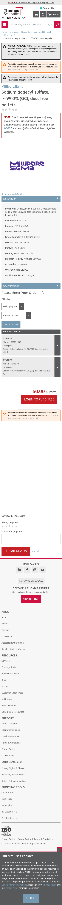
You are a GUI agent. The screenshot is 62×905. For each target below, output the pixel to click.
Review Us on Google (31, 580)
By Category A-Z (9, 811)
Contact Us (48, 8)
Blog (4, 680)
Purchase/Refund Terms (13, 774)
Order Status (8, 792)
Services (6, 660)
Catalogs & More (10, 667)
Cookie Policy (8, 755)
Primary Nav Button (5, 24)
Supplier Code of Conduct (14, 649)
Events (5, 623)
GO (57, 24)
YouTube (42, 570)
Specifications (11, 286)
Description (9, 199)
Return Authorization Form (14, 781)
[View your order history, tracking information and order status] (36, 14)
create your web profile (30, 69)
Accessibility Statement (13, 642)
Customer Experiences (12, 692)
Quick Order (7, 798)
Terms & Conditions (11, 742)
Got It (31, 898)
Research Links (9, 705)
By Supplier (7, 805)
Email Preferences (10, 736)
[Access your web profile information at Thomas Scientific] (43, 14)
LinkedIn (19, 570)
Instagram (35, 570)
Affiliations (7, 699)
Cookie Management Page (14, 884)
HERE (7, 128)
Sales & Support (9, 723)
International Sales (11, 730)
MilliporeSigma (12, 87)
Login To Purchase (39, 399)
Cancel (35, 551)
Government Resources (13, 711)
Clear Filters (11, 324)
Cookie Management (12, 761)
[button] (57, 345)
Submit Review (16, 551)
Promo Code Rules (10, 673)
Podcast (5, 686)
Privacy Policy (8, 749)
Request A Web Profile (12, 194)
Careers (5, 630)
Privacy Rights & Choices (14, 768)
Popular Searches (10, 818)
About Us (6, 617)
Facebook (27, 570)
